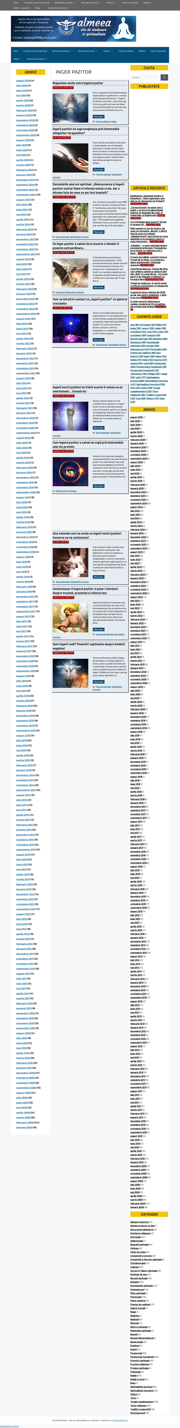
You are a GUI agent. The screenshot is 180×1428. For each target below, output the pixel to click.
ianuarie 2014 (24, 829)
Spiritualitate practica (89, 3)
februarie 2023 (24, 288)
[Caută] (164, 77)
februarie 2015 (24, 765)
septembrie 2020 (26, 432)
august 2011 (23, 973)
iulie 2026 (21, 85)
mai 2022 (21, 333)
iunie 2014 (22, 804)
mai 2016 (21, 690)
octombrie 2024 (25, 189)
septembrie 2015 (25, 730)
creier (162, 331)
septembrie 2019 (25, 492)
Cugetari (153, 335)
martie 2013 (23, 879)
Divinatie (110, 3)
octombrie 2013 (25, 844)
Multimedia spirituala (140, 1330)
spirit (141, 377)
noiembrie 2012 (25, 899)
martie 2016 (23, 700)
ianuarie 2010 (23, 1067)
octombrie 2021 (25, 368)
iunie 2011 (21, 983)
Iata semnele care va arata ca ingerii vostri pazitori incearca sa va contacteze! (87, 535)
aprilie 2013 (22, 874)
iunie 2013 (22, 864)
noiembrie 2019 (25, 482)
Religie (37, 8)
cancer (148, 328)
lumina (136, 359)
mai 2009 (21, 1107)
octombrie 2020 (25, 427)
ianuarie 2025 (24, 174)
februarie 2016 (24, 705)
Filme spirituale (137, 1293)
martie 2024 (23, 224)
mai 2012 (21, 928)
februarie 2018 (24, 586)
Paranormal (60, 292)
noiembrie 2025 (25, 125)
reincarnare (139, 373)
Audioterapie (136, 1240)
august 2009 (23, 1092)
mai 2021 (21, 393)
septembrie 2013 (25, 849)
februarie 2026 (24, 110)
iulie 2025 (21, 144)
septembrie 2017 (25, 611)
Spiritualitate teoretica (64, 3)
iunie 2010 (22, 1043)
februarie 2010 (24, 1062)
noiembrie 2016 (25, 660)
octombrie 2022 (25, 308)
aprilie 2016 (22, 695)
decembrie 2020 (25, 417)
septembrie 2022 (26, 313)
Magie (133, 1311)
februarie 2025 (24, 169)
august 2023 (23, 259)
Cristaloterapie (102, 345)
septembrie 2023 (26, 254)
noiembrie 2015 (25, 720)
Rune (132, 1383)
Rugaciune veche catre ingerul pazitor (78, 83)
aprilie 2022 (23, 338)
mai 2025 (21, 154)
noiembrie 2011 (24, 958)
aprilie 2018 (22, 576)
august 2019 (23, 497)
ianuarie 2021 (23, 412)
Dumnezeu (138, 342)
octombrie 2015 (25, 725)
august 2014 (23, 794)
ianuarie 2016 (23, 710)
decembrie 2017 (25, 596)
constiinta (138, 331)
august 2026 (23, 80)
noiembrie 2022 (25, 303)
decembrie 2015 (25, 715)
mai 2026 (21, 95)
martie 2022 (23, 343)
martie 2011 (22, 998)
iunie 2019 (22, 507)
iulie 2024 (22, 204)
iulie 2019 (21, 502)
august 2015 (23, 735)
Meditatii (134, 1319)
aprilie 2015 (22, 755)
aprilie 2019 (22, 517)
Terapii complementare (141, 1401)
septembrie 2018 (25, 551)
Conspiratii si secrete (141, 1255)
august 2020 (23, 437)
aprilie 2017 (22, 636)
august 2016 (23, 675)
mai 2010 (21, 1047)
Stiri (135, 387)
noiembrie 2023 (25, 244)
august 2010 (23, 1033)
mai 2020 (21, 452)
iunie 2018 (22, 566)
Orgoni (133, 1349)
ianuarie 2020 (24, 472)
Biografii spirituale (139, 1244)
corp (152, 331)
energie (152, 345)
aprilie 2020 (23, 457)
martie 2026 (23, 105)
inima (161, 356)
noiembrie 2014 (25, 780)
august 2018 (23, 556)
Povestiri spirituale (103, 174)
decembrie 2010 (25, 1013)
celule (160, 328)
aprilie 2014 (22, 814)
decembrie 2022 (25, 298)
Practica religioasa (103, 121)
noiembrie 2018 (25, 541)
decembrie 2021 (25, 358)
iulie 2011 (21, 978)
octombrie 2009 (25, 1082)
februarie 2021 (24, 407)
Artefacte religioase (140, 1233)
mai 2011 (21, 988)
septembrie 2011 (25, 968)
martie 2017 (23, 641)
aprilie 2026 (23, 100)
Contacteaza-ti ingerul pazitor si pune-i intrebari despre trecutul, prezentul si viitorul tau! (85, 591)
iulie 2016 (21, 680)
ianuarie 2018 (23, 591)
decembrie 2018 (25, 536)
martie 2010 (23, 1057)
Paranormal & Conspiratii (151, 366)
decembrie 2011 (25, 953)
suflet (146, 387)
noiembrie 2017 (25, 601)
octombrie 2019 (25, 487)
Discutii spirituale (62, 237)
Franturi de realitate (130, 3)
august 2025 (23, 140)
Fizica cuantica (137, 1300)
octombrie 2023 (25, 249)
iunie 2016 (22, 685)
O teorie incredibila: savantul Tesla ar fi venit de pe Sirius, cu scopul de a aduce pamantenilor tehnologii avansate (148, 261)
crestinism (138, 335)
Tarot (133, 1398)
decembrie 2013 (25, 834)
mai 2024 (21, 214)
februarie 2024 (24, 229)
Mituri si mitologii (138, 1326)
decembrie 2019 (25, 477)
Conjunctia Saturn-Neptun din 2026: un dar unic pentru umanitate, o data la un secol (148, 295)
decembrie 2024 (25, 179)
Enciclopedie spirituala (104, 634)
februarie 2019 (24, 527)
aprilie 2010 (22, 1052)
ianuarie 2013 (23, 889)
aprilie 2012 (22, 933)
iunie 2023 (22, 269)
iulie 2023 (21, 264)
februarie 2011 (24, 1003)
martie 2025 (23, 164)
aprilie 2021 (22, 398)
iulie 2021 (21, 383)
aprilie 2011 (22, 993)
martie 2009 (23, 1117)
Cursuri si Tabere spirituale (143, 1270)
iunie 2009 (22, 1102)
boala (135, 328)
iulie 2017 (21, 621)
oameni (136, 363)
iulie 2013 (21, 859)
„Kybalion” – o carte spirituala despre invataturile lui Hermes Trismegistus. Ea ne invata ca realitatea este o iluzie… (148, 249)
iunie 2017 (22, 626)
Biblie (161, 324)
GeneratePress (120, 1420)
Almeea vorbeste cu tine (142, 1225)
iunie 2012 (22, 923)
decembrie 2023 (25, 239)
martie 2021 (23, 402)
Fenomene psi (139, 349)
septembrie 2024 (26, 194)
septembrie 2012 (25, 909)
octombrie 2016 (25, 665)
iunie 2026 (22, 90)
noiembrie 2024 (25, 184)
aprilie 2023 (23, 278)
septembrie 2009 (26, 1087)
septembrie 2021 (25, 373)
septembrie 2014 (26, 789)
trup (141, 398)
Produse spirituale (139, 1368)
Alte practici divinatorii (141, 1229)
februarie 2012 (24, 943)
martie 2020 (23, 462)
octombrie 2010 (25, 1023)
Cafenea (134, 1248)
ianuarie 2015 (23, 770)
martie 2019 (23, 522)
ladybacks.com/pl (9, 1426)
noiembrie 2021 (25, 363)
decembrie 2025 (25, 120)
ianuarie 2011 (23, 1008)
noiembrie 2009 (25, 1077)
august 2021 (23, 378)
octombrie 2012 (25, 904)
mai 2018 (21, 571)
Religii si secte (137, 1379)
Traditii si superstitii (22, 8)
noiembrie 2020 (25, 422)
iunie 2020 (22, 447)
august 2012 (23, 914)
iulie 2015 (21, 740)
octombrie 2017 (25, 606)
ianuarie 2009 (24, 1127)
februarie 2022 (24, 348)
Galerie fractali (137, 1308)
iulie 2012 (21, 918)
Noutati (134, 1334)
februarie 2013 (24, 884)
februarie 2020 (24, 467)
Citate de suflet (138, 1252)
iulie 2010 (21, 1038)
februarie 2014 (24, 824)
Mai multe (98, 116)
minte (147, 359)
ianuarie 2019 (23, 531)
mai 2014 (21, 809)
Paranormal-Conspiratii (57, 8)
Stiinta (133, 1394)
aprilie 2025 (23, 159)
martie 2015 (23, 760)
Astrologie (147, 324)
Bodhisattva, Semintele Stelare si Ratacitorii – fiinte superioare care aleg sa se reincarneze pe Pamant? (147, 198)
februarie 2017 (24, 646)
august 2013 (23, 854)
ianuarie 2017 (23, 651)
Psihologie (135, 1371)
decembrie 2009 (25, 1072)
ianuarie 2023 (24, 293)
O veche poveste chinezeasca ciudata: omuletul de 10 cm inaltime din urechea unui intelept (147, 304)
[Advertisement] (90, 365)
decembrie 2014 (25, 775)
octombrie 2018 (25, 546)
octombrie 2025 (25, 130)
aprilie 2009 (23, 1112)
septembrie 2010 (25, 1028)
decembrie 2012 (25, 894)
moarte (160, 359)
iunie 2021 (22, 388)
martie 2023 (23, 283)
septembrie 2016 (25, 670)
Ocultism (134, 1345)
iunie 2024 (22, 209)
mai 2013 (21, 869)
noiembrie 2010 (25, 1018)
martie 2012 (23, 938)
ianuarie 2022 (24, 353)
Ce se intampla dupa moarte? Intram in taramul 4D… (148, 223)
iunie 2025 (22, 149)
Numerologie (136, 1341)
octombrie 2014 (25, 785)
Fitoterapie (158, 349)
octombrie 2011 (24, 963)
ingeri (149, 356)
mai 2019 (21, 512)
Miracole (134, 1323)
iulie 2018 (21, 561)
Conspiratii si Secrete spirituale (36, 3)
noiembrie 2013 (25, 839)
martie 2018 (23, 581)
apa (134, 324)
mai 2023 (21, 273)
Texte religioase (138, 1405)
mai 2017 (21, 631)
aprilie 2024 (23, 219)
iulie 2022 (21, 323)
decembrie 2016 (25, 656)
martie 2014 (23, 819)
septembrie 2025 (26, 135)
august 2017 (23, 616)
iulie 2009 (21, 1097)
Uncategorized (137, 1412)
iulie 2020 (21, 442)
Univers (153, 398)
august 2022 (23, 318)
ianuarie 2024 (24, 234)
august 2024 (23, 199)
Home (16, 3)
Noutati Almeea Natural (141, 1338)
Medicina (147, 3)
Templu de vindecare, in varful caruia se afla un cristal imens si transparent (149, 284)
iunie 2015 (22, 745)
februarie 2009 (24, 1122)
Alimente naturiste (139, 1222)
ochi (149, 363)
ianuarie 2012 (23, 948)
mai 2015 (21, 750)
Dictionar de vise (62, 491)
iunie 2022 (22, 328)
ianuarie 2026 (24, 115)
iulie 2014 (21, 799)
